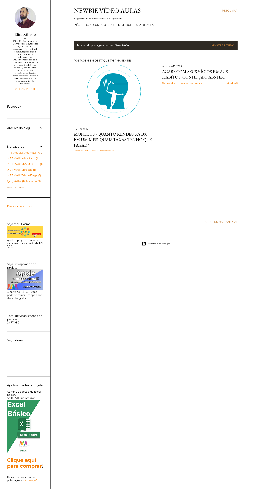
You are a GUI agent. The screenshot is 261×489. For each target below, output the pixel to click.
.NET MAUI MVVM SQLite (24, 164)
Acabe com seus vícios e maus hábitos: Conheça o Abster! (195, 74)
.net (17, 152)
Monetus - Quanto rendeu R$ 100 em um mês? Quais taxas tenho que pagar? (113, 139)
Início (78, 25)
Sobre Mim (116, 25)
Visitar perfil (25, 89)
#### (19, 181)
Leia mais (232, 83)
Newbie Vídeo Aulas (107, 10)
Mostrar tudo (222, 45)
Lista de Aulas (144, 25)
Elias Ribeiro (25, 34)
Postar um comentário (190, 83)
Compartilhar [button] (169, 83)
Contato (99, 25)
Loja (88, 25)
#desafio (33, 181)
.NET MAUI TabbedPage (23, 175)
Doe (129, 25)
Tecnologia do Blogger (158, 243)
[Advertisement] (114, 185)
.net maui (32, 152)
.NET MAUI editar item (22, 158)
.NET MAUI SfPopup (21, 169)
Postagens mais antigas (220, 221)
